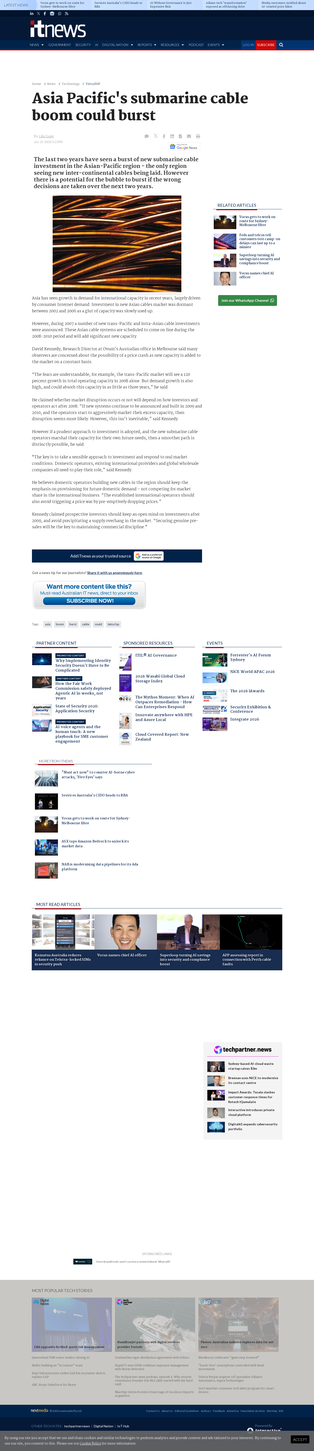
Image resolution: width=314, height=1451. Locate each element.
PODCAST (196, 45)
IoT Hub (123, 1426)
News (51, 84)
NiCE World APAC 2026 (252, 672)
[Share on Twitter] (156, 136)
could (98, 624)
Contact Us (153, 1411)
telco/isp (113, 624)
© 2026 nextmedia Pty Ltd (65, 1411)
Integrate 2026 (244, 720)
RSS (281, 1411)
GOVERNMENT (60, 45)
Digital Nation (103, 1426)
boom (60, 624)
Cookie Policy (90, 1443)
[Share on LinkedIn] (172, 136)
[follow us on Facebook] (45, 13)
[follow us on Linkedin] (31, 13)
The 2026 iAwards (247, 691)
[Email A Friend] (189, 136)
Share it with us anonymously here (114, 573)
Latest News (16, 5)
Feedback (219, 1411)
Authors (206, 1411)
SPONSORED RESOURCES (147, 643)
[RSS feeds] (66, 13)
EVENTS (214, 45)
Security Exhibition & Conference (250, 710)
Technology (71, 84)
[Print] (197, 136)
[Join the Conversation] (147, 136)
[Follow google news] (183, 146)
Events (215, 643)
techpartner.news (77, 1426)
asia (47, 624)
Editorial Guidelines (187, 1411)
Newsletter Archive (253, 1411)
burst (73, 624)
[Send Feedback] (181, 136)
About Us (167, 1411)
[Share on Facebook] (164, 136)
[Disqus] (114, 1035)
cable (85, 624)
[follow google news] (52, 13)
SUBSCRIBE (266, 45)
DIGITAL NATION (115, 45)
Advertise (233, 1411)
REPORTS (144, 45)
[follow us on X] (38, 13)
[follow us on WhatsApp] (59, 13)
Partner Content (56, 643)
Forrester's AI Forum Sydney (250, 658)
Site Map (272, 1411)
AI (96, 45)
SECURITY (83, 45)
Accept (300, 1439)
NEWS (34, 45)
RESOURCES (170, 45)
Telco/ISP (93, 84)
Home (36, 84)
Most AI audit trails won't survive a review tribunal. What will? (133, 1261)
